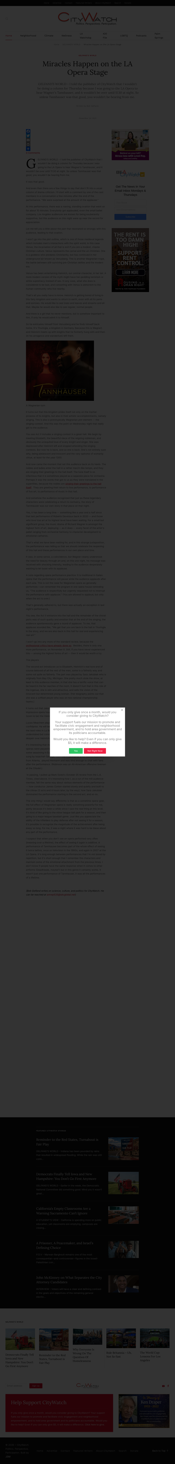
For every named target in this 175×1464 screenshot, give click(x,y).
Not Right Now (95, 750)
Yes (76, 750)
